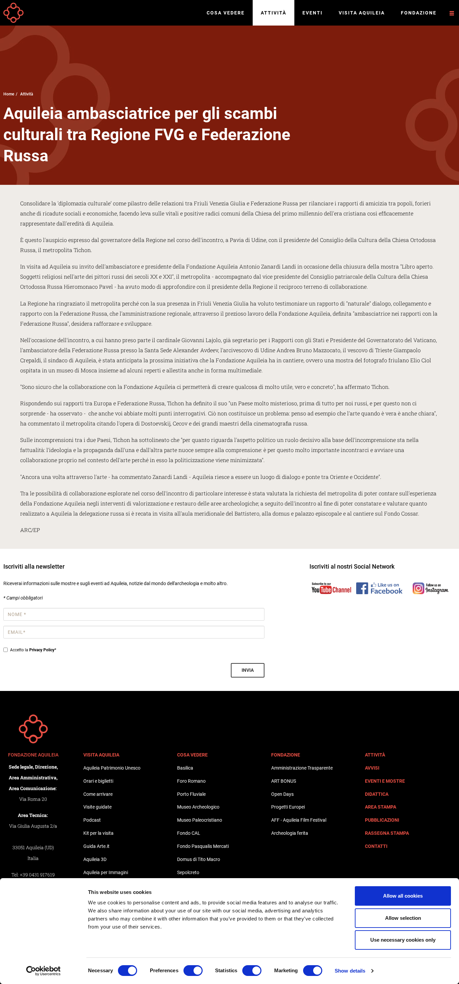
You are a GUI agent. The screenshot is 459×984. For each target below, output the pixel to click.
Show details (350, 971)
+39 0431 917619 (37, 874)
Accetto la (33, 650)
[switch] (193, 970)
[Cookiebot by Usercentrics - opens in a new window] (43, 971)
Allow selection (403, 918)
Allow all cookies (403, 896)
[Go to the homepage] (33, 728)
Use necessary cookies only (402, 940)
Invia (248, 670)
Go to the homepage (13, 13)
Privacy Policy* (42, 650)
